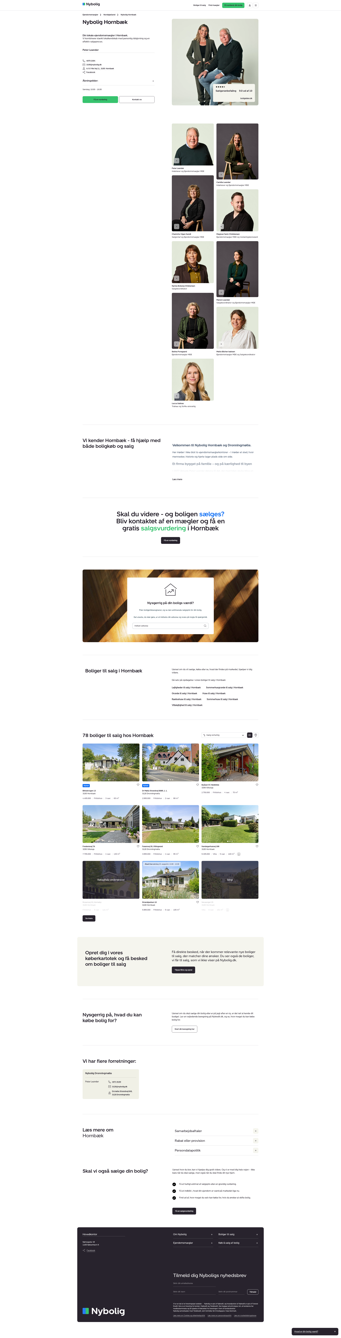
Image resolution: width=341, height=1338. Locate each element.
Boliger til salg (226, 1234)
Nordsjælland (109, 15)
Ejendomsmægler (90, 15)
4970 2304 (90, 61)
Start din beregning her (184, 1029)
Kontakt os (137, 99)
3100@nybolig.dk (94, 65)
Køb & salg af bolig (228, 1242)
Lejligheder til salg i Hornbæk (186, 687)
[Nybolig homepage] (104, 1312)
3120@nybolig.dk (119, 1087)
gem (138, 784)
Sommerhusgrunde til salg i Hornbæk (224, 687)
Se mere (89, 918)
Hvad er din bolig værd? (306, 1331)
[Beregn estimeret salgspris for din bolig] (205, 626)
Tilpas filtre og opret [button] (183, 970)
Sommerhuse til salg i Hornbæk (222, 699)
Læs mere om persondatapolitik (219, 1315)
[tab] (108, 779)
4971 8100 (116, 1082)
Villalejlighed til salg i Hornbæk (187, 705)
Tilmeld (252, 1292)
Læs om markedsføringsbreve (245, 1315)
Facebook (90, 72)
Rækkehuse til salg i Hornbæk (186, 699)
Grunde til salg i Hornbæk (184, 693)
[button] (177, 479)
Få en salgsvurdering (184, 1211)
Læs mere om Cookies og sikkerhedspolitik (189, 1315)
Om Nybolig (179, 1234)
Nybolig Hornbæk (128, 15)
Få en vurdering (100, 99)
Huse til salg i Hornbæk (214, 693)
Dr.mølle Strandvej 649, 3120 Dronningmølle (122, 1093)
